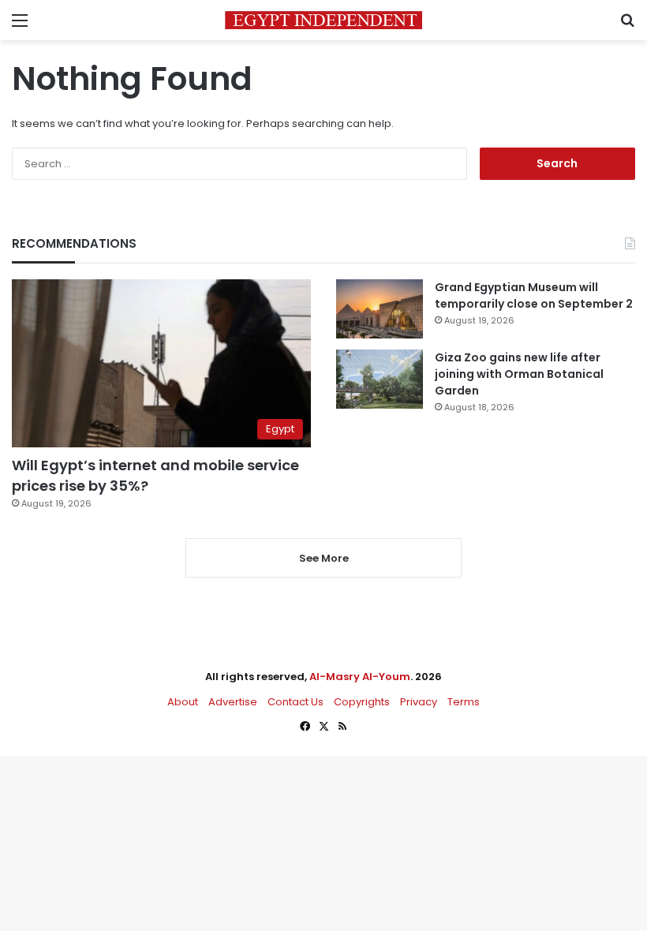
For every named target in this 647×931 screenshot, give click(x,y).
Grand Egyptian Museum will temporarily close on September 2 (534, 295)
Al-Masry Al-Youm (359, 676)
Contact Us (295, 701)
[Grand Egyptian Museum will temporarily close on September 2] (379, 308)
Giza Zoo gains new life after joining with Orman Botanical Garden (519, 374)
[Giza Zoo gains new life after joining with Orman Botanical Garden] (379, 379)
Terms (463, 701)
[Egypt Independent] (323, 20)
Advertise (232, 701)
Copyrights (362, 701)
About (182, 701)
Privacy (418, 701)
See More (324, 558)
